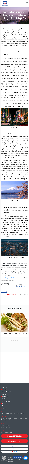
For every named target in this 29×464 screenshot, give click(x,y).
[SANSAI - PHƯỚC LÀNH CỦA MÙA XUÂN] (14, 322)
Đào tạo (4, 394)
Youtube (15, 451)
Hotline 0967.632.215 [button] (14, 441)
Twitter (15, 448)
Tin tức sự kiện (6, 401)
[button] (10, 340)
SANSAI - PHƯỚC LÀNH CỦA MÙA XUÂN (15, 334)
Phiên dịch (5, 396)
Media (3, 403)
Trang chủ (4, 387)
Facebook (15, 446)
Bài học (4, 406)
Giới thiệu (4, 389)
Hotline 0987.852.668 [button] (14, 436)
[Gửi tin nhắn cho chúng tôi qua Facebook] (25, 458)
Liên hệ (4, 408)
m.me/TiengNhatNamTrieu (8, 278)
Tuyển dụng (5, 399)
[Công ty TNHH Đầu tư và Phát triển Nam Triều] (5, 3)
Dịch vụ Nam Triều (7, 392)
